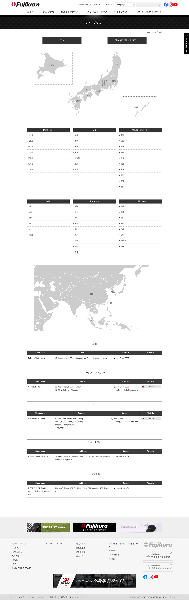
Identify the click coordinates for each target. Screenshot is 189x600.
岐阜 (122, 164)
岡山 (76, 218)
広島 (76, 223)
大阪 (30, 206)
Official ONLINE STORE (21, 568)
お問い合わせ (83, 5)
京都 (30, 218)
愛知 (122, 158)
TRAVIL (14, 560)
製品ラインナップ (69, 12)
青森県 (30, 141)
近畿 (48, 201)
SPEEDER (15, 548)
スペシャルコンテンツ (96, 12)
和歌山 (30, 235)
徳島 (76, 241)
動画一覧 (112, 550)
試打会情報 (48, 12)
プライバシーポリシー (36, 597)
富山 (122, 181)
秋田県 (30, 158)
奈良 (30, 229)
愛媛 (76, 252)
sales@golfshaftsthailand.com (126, 422)
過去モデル (80, 544)
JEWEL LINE (16, 552)
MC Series (15, 564)
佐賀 (122, 212)
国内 (62, 40)
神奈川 (77, 158)
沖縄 (122, 246)
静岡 (122, 152)
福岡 (122, 206)
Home (148, 32)
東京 (76, 152)
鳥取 (76, 206)
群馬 (76, 135)
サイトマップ (19, 597)
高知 (76, 246)
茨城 (76, 147)
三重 (122, 170)
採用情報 (96, 5)
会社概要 (53, 597)
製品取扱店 (80, 548)
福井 (122, 187)
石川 (122, 175)
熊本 (122, 229)
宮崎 (122, 235)
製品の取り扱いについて (70, 597)
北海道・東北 (48, 130)
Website (151, 386)
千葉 (76, 164)
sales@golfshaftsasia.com (127, 390)
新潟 (122, 135)
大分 (122, 218)
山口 (76, 229)
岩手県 (30, 147)
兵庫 (30, 212)
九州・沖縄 (141, 201)
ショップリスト (121, 12)
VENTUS (15, 556)
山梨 (122, 141)
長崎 (122, 223)
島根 (76, 212)
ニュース (31, 12)
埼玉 (76, 170)
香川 (76, 235)
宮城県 (30, 152)
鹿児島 (123, 241)
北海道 (30, 135)
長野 (122, 147)
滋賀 (30, 223)
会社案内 (109, 5)
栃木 (76, 141)
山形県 (30, 164)
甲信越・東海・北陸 (141, 130)
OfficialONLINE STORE (149, 12)
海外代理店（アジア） (127, 40)
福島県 (30, 170)
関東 (94, 130)
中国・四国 (94, 201)
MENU (186, 43)
